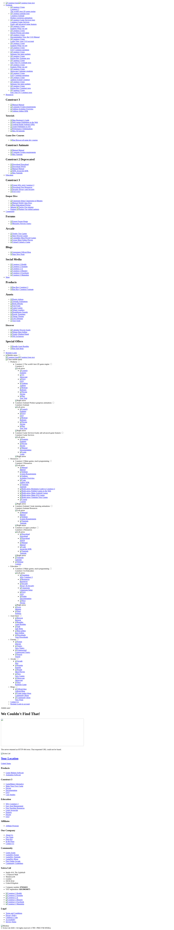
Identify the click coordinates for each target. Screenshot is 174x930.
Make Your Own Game (14, 786)
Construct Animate (33, 403)
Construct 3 (32, 364)
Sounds (25, 312)
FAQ (18, 192)
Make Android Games (39, 493)
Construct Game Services (38, 433)
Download (24, 164)
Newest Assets (24, 330)
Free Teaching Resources (15, 808)
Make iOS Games (38, 495)
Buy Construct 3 (21, 287)
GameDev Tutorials (13, 857)
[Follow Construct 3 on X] (16, 269)
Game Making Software (15, 773)
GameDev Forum (12, 855)
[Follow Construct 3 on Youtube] (19, 267)
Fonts (18, 306)
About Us (9, 835)
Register (9, 353)
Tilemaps (19, 319)
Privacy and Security (26, 189)
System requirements (28, 107)
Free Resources (26, 187)
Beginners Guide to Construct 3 (43, 489)
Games (19, 308)
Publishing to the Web (29, 122)
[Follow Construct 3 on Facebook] (19, 273)
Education (9, 175)
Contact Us (14, 702)
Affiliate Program (12, 826)
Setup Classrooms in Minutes (31, 201)
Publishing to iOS (24, 127)
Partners (9, 812)
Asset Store (14, 616)
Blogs (12, 687)
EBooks (19, 304)
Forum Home (22, 221)
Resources (9, 95)
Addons (20, 299)
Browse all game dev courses (26, 140)
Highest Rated (23, 334)
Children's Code (12, 917)
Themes (21, 316)
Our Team (9, 837)
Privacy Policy (11, 915)
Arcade (13, 659)
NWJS (23, 167)
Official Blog (26, 252)
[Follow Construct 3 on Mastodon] (19, 275)
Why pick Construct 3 (25, 185)
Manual (21, 105)
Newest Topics (25, 224)
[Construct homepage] (20, 3)
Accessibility (10, 920)
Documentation (11, 790)
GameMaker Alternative (15, 784)
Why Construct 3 (12, 804)
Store (8, 277)
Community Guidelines (14, 863)
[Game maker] (20, 357)
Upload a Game (24, 242)
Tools (18, 321)
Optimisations (27, 129)
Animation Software (13, 775)
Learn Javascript (12, 810)
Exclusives (19, 336)
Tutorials (19, 154)
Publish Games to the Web (41, 491)
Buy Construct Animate (24, 289)
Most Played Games (28, 238)
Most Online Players (25, 240)
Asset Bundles (23, 346)
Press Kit (9, 839)
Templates (21, 314)
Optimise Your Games (39, 497)
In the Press (10, 841)
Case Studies (10, 795)
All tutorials (20, 131)
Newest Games (22, 236)
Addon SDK (23, 111)
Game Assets (10, 853)
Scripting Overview (25, 109)
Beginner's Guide (22, 120)
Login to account (23, 704)
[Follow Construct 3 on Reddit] (18, 264)
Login (14, 353)
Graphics (20, 310)
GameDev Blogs (12, 859)
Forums (13, 640)
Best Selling (22, 332)
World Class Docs (25, 203)
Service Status (11, 922)
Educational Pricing (23, 205)
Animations (23, 301)
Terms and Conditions (14, 913)
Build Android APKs (27, 124)
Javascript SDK (22, 171)
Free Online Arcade (13, 861)
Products (9, 5)
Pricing (8, 788)
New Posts (20, 254)
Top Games (22, 234)
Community (10, 211)
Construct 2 (25, 528)
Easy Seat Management (14, 806)
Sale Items (19, 349)
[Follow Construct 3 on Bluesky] (19, 271)
